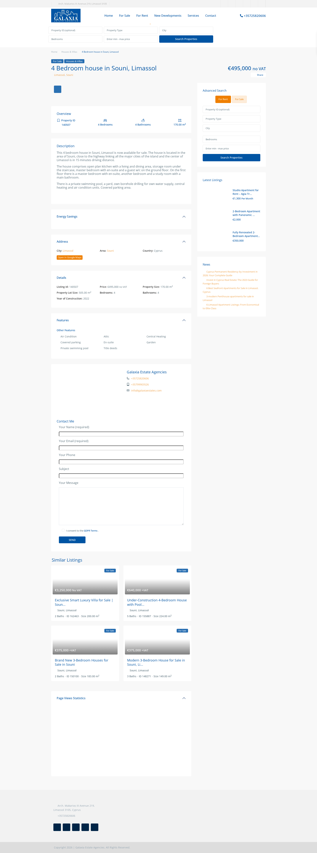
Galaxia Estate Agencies (147, 371)
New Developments (167, 16)
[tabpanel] (158, 35)
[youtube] (254, 3)
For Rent (142, 16)
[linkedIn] (239, 3)
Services (193, 16)
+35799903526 (140, 384)
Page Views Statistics (71, 698)
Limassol (59, 75)
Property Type (114, 30)
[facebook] (224, 3)
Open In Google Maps (69, 257)
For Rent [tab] (223, 99)
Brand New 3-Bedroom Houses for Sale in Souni (81, 662)
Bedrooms (57, 39)
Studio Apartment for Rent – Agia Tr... (246, 192)
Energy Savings (67, 216)
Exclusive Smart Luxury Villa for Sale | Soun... (84, 602)
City (164, 30)
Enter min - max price (118, 39)
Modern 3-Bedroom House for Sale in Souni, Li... (156, 662)
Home (108, 16)
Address (62, 242)
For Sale (124, 16)
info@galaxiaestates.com (146, 390)
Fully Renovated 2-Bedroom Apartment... (246, 234)
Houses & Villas (69, 51)
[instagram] (262, 3)
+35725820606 (255, 16)
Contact (210, 16)
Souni (69, 75)
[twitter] (232, 3)
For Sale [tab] (239, 99)
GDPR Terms (91, 530)
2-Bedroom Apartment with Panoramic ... (246, 213)
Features (63, 320)
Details (61, 278)
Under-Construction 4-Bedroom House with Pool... (157, 602)
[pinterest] (247, 3)
